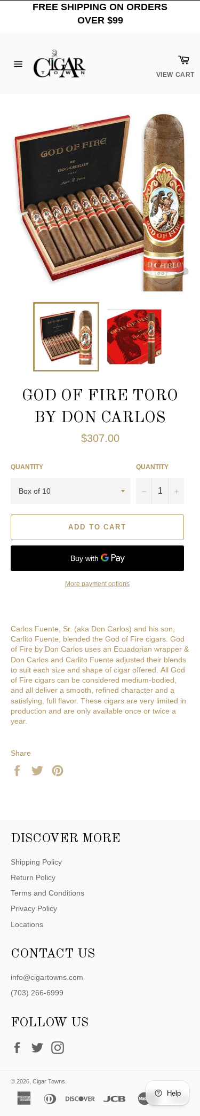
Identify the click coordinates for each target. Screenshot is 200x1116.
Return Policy (33, 877)
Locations (27, 924)
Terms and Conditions (47, 893)
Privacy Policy (34, 908)
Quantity (27, 467)
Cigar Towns (49, 1081)
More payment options (97, 584)
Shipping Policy (36, 862)
